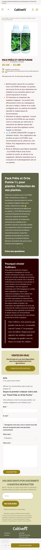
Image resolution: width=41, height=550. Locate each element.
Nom (5, 407)
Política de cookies (23, 537)
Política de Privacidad (24, 535)
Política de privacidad (23, 513)
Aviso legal (21, 533)
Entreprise (7, 533)
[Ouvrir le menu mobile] (2, 9)
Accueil (3, 18)
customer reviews (17, 62)
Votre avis (7, 443)
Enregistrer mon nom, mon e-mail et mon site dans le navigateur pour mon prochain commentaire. (20, 427)
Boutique (6, 535)
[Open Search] (8, 9)
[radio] (3, 540)
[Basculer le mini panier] (37, 9)
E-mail (6, 416)
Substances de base (30, 18)
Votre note (7, 434)
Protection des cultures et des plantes (17, 18)
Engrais (7, 18)
